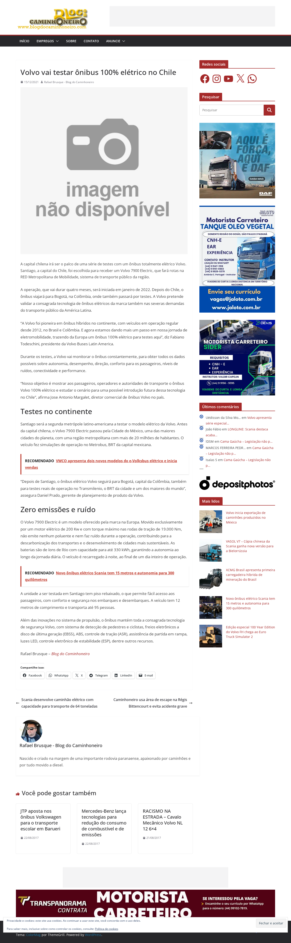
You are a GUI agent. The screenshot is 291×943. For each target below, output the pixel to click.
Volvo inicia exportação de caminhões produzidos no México (246, 517)
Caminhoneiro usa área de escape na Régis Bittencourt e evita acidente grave (150, 703)
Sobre (71, 41)
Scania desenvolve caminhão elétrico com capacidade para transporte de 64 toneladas (59, 703)
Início (24, 41)
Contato (91, 41)
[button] (56, 41)
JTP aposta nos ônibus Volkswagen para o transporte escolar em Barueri (40, 820)
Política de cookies (106, 929)
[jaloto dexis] (237, 323)
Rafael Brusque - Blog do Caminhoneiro (69, 82)
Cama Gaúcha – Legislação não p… (246, 441)
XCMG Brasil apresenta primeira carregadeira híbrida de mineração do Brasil (250, 575)
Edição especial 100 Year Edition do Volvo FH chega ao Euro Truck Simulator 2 (250, 632)
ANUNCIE (113, 41)
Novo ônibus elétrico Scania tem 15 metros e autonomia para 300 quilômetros (250, 603)
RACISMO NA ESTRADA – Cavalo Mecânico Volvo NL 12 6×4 (163, 820)
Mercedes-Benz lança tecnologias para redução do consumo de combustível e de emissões (104, 823)
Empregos (45, 41)
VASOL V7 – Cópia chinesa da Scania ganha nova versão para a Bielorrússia (249, 546)
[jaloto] (237, 208)
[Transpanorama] (145, 892)
